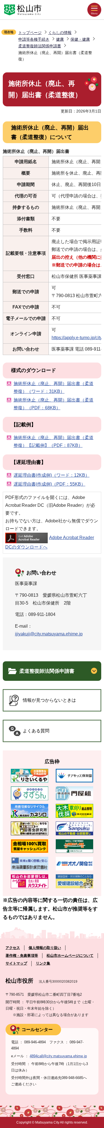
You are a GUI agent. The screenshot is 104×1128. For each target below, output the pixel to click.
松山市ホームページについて (70, 955)
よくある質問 (36, 730)
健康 (60, 39)
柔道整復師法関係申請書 (39, 46)
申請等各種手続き (33, 39)
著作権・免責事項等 (22, 955)
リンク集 (43, 963)
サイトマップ (16, 963)
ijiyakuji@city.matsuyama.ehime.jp (49, 634)
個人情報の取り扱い (45, 948)
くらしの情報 (60, 32)
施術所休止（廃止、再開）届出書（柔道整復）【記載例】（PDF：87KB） (53, 441)
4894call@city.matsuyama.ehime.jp (58, 1056)
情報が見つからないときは (49, 700)
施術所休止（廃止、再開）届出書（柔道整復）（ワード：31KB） (53, 387)
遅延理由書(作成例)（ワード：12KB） (52, 475)
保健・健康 (80, 39)
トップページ (30, 32)
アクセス (13, 948)
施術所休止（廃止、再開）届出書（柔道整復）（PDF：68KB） (53, 404)
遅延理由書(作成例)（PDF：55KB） (49, 484)
